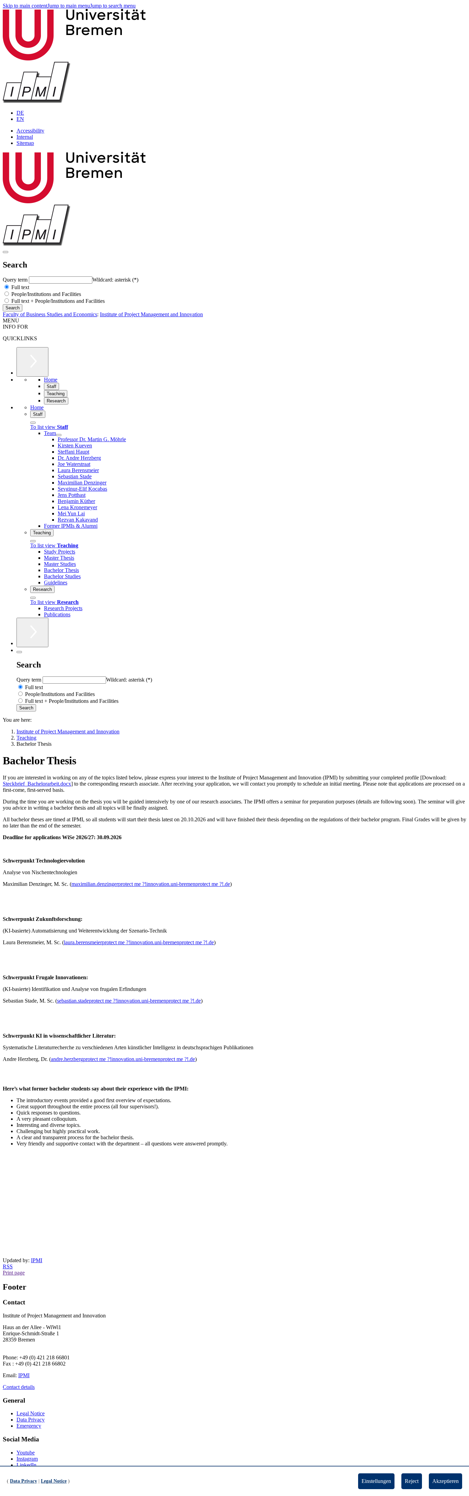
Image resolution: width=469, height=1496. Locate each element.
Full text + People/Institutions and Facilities (57, 301)
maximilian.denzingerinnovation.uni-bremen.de (150, 884)
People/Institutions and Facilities (45, 294)
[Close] (33, 423)
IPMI (36, 1260)
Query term (16, 280)
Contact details (19, 1387)
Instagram (27, 1459)
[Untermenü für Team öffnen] (58, 435)
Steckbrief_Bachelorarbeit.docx (37, 784)
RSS (8, 1266)
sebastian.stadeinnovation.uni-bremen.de (129, 1001)
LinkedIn (26, 1465)
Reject (412, 1481)
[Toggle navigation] (5, 252)
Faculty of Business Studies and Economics (50, 314)
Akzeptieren (445, 1481)
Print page (14, 1273)
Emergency (28, 1426)
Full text (19, 287)
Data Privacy (30, 1420)
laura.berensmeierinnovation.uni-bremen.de (139, 942)
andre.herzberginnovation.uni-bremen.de (123, 1059)
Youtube (25, 1452)
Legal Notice (30, 1413)
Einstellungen (376, 1481)
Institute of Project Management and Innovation (151, 314)
